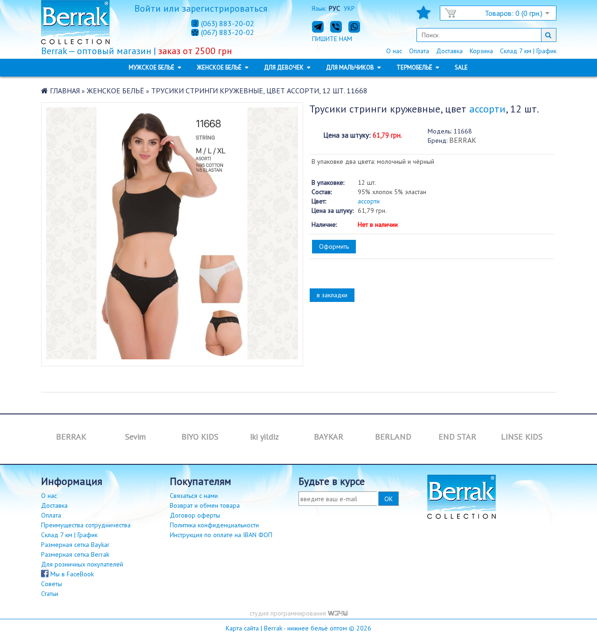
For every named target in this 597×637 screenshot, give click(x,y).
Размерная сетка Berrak (75, 554)
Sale (461, 67)
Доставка (449, 51)
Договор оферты (195, 515)
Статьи (49, 593)
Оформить (334, 246)
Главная (65, 90)
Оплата (419, 51)
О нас (394, 51)
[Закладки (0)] (423, 15)
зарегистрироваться (224, 8)
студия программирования (289, 613)
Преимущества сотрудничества (86, 525)
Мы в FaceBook (71, 574)
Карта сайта (242, 628)
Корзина (481, 51)
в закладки (332, 295)
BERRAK (462, 140)
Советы (51, 584)
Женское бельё (115, 90)
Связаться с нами (194, 495)
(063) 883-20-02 (227, 23)
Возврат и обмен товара (205, 505)
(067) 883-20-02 (227, 32)
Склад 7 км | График (528, 51)
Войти (147, 8)
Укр (349, 8)
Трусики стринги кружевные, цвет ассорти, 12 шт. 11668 (259, 90)
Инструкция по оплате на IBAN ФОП (221, 535)
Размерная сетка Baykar (75, 544)
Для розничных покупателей (82, 564)
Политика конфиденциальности (214, 525)
